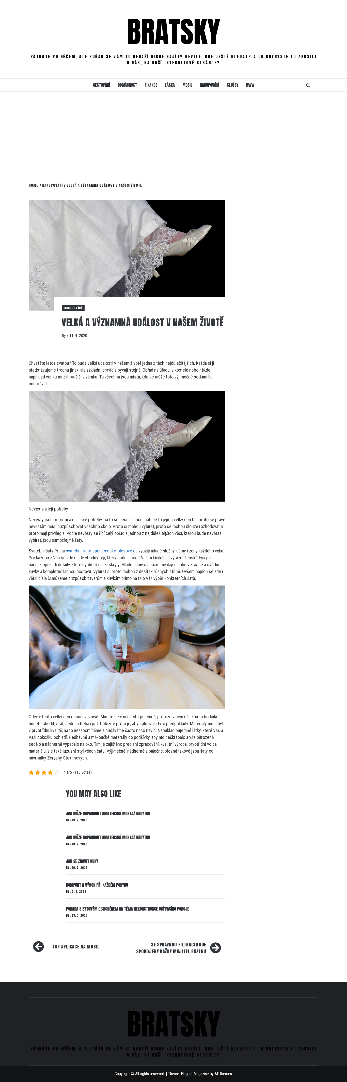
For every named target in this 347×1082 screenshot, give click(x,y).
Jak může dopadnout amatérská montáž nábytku (108, 813)
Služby (232, 85)
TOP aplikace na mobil (75, 946)
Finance (151, 85)
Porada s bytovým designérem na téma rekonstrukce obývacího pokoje (127, 909)
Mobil (187, 85)
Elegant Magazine (195, 1073)
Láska (170, 85)
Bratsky (173, 32)
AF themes (223, 1073)
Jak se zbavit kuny (82, 861)
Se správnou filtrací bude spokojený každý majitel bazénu (171, 948)
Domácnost (127, 85)
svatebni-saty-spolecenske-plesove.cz (101, 550)
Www (250, 85)
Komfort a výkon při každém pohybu (97, 885)
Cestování (101, 85)
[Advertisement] (173, 136)
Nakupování (209, 85)
